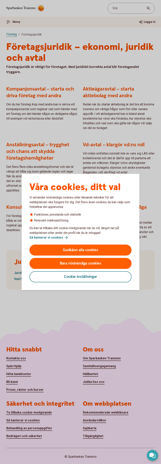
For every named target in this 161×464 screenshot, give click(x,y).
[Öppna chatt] (152, 455)
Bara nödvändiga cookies (80, 263)
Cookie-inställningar (80, 276)
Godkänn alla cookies (80, 250)
